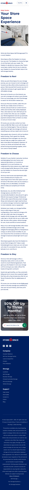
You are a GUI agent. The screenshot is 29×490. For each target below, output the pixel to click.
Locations (5, 372)
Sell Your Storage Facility (9, 356)
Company (6, 351)
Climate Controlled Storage (10, 379)
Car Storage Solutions (14, 481)
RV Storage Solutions (14, 484)
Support (6, 389)
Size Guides (6, 394)
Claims (4, 399)
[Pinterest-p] (10, 346)
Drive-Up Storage (7, 381)
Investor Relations (8, 354)
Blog (4, 401)
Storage (6, 369)
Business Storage (7, 376)
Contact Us (6, 397)
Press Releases (7, 363)
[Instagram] (7, 346)
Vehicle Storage (7, 384)
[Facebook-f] (4, 346)
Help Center (5, 10)
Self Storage (6, 374)
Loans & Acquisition (8, 358)
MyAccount (24, 283)
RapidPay (20, 2)
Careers (5, 361)
